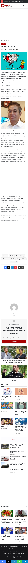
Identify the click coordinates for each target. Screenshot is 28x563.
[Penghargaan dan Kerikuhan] (21, 391)
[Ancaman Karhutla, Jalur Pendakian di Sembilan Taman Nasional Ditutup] (5, 446)
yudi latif (14, 262)
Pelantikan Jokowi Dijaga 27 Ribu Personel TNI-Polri (17, 463)
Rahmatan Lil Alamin (8, 259)
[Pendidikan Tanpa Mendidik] (7, 391)
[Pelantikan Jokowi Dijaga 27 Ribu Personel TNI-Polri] (5, 465)
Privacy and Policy (8, 553)
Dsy (4, 49)
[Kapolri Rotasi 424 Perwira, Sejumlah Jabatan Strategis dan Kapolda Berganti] (21, 530)
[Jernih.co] (7, 5)
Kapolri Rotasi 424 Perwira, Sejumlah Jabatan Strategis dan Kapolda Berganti (21, 537)
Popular (14, 439)
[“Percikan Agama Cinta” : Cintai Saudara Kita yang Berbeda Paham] (21, 405)
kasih (11, 255)
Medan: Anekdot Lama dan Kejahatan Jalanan (17, 452)
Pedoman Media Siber (20, 551)
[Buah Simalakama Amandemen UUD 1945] (5, 458)
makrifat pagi (20, 255)
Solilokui (7, 40)
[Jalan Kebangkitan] (7, 405)
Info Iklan (15, 553)
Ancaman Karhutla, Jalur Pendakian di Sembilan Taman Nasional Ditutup (18, 446)
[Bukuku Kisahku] (7, 421)
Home (3, 40)
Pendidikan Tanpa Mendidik (6, 397)
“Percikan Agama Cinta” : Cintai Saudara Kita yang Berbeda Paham (21, 412)
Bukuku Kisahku (5, 426)
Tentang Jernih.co (7, 551)
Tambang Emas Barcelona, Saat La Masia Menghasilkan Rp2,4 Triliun (20, 520)
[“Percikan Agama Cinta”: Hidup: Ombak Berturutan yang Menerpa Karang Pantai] (21, 421)
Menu (19, 553)
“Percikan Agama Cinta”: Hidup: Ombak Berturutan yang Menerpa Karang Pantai (20, 429)
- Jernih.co (16, 548)
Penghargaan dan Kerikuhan (19, 397)
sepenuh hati (21, 259)
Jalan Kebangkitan (6, 410)
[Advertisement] (14, 24)
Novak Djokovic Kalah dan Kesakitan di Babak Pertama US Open (6, 537)
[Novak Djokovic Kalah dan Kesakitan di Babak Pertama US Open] (7, 530)
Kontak (22, 553)
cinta (5, 255)
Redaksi (13, 551)
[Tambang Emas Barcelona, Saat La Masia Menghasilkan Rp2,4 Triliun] (21, 513)
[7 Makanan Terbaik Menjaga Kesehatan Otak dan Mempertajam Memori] (7, 513)
